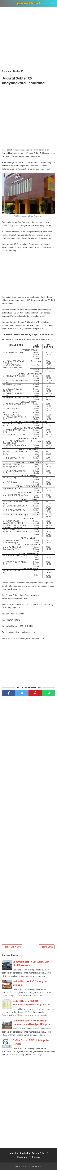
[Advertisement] (28, 38)
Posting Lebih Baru (12, 947)
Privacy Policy (39, 1153)
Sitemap (36, 1157)
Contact (24, 1153)
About (13, 1153)
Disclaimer (22, 1157)
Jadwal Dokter (37, 1166)
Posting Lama (47, 947)
